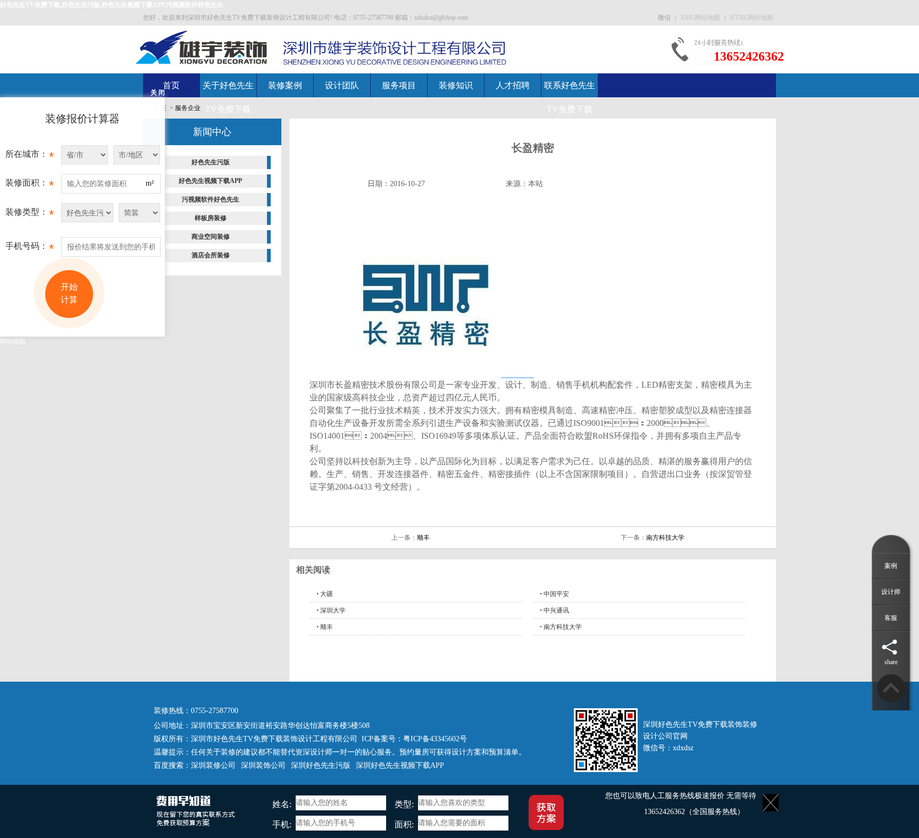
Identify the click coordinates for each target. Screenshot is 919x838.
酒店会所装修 (210, 255)
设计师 (890, 592)
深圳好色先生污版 (320, 765)
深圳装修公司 (213, 765)
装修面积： (29, 185)
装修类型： (29, 214)
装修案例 (285, 85)
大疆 (326, 594)
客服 (890, 618)
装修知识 (456, 85)
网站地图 (13, 341)
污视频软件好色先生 (210, 199)
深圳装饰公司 (263, 765)
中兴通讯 (556, 610)
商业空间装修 (210, 236)
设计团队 (342, 85)
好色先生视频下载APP (210, 181)
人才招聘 (513, 85)
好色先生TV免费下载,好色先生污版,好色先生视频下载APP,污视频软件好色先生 (111, 5)
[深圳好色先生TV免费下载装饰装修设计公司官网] (202, 47)
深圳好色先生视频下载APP (400, 765)
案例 (890, 565)
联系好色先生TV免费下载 (569, 97)
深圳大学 (333, 610)
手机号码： (29, 248)
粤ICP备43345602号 (435, 739)
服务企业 (187, 108)
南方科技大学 (665, 537)
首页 (171, 85)
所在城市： (29, 156)
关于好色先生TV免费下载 (228, 97)
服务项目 (399, 85)
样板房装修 (211, 218)
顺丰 (423, 537)
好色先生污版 (210, 162)
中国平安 (556, 594)
